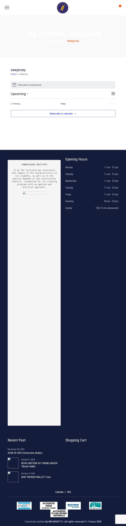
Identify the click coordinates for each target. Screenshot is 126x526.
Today (63, 103)
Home (50, 41)
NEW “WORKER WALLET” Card (36, 477)
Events (14, 74)
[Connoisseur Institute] (62, 7)
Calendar (59, 492)
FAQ (69, 492)
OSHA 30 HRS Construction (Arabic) (25, 452)
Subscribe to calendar (61, 113)
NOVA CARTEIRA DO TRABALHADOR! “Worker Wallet (39, 465)
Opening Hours (76, 159)
